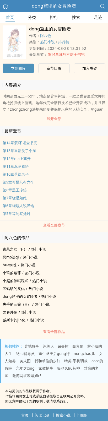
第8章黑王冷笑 (15, 189)
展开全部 (54, 118)
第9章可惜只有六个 (18, 182)
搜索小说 (63, 415)
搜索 (76, 17)
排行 (54, 17)
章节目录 (54, 68)
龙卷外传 (10, 312)
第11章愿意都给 (16, 166)
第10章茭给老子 (16, 174)
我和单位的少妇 (47, 360)
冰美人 (48, 346)
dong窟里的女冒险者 (54, 6)
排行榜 (63, 41)
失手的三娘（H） (17, 304)
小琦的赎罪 (12, 272)
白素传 (77, 346)
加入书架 (89, 68)
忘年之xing (25, 368)
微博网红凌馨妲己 (27, 375)
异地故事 (31, 346)
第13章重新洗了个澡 (19, 150)
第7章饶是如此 (15, 197)
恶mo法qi (11, 257)
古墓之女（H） (15, 249)
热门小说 (47, 41)
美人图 (25, 360)
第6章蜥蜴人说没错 (18, 205)
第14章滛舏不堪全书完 (66, 54)
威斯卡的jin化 (14, 319)
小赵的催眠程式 (15, 280)
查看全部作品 (54, 331)
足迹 (98, 17)
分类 (32, 17)
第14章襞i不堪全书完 (20, 142)
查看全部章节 (54, 225)
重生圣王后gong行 (54, 353)
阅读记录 (42, 415)
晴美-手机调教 (76, 360)
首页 (10, 17)
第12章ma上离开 (17, 158)
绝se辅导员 (25, 353)
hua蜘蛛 (10, 264)
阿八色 (45, 35)
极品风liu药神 (68, 368)
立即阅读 (18, 68)
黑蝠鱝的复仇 (14, 288)
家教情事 (46, 368)
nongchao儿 (84, 353)
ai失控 (63, 346)
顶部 (83, 415)
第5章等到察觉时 (16, 213)
